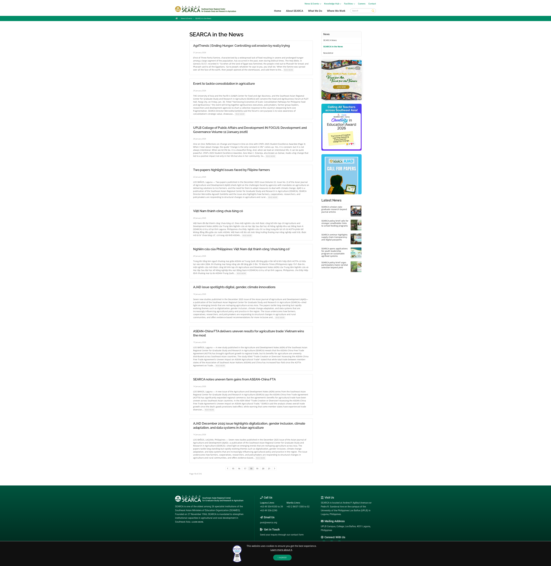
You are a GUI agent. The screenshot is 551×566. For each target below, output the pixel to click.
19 (257, 468)
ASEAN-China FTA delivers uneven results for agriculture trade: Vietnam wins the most (248, 333)
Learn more (197, 522)
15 (233, 468)
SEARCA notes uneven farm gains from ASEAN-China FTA (234, 379)
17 (245, 468)
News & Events (186, 18)
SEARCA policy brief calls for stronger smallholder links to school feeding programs (334, 223)
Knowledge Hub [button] (331, 4)
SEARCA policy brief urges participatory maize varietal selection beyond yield (334, 265)
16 (239, 468)
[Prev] (228, 468)
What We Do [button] (315, 10)
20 (263, 468)
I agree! (282, 557)
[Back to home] (206, 9)
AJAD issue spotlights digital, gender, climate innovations (234, 287)
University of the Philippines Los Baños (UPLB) (344, 510)
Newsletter (328, 53)
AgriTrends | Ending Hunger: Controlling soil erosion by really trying (241, 45)
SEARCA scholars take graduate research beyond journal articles (334, 209)
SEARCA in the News (333, 46)
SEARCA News (330, 40)
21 (269, 468)
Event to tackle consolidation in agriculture (224, 83)
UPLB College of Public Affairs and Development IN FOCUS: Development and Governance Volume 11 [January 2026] (250, 130)
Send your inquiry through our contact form (282, 534)
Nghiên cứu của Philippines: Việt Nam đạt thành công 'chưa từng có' (241, 249)
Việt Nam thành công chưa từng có (218, 211)
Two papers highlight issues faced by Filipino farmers (231, 170)
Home (277, 10)
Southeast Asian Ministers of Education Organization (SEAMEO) (207, 510)
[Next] (274, 468)
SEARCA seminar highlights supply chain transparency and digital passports (334, 237)
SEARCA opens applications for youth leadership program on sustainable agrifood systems (334, 252)
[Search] (373, 11)
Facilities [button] (348, 4)
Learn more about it (281, 549)
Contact (372, 4)
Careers (361, 4)
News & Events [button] (312, 4)
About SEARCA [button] (294, 10)
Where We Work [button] (336, 10)
